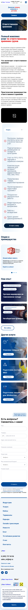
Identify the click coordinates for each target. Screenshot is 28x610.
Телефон (3, 433)
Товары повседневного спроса (12, 285)
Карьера (6, 519)
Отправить (14, 484)
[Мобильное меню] (26, 2)
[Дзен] (6, 572)
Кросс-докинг (8, 312)
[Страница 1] (13, 272)
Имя (2, 425)
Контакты (7, 544)
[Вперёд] (19, 272)
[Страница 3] (16, 272)
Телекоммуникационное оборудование (10, 308)
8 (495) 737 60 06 (15, 1)
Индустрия (4, 454)
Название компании (6, 447)
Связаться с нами (5, 563)
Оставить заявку (14, 225)
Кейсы (5, 511)
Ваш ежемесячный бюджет (9, 461)
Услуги (5, 507)
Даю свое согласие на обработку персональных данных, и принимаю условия (13, 490)
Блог (5, 532)
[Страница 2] (14, 272)
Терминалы (7, 515)
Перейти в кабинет (8, 267)
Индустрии (7, 503)
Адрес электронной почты (8, 440)
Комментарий (5, 469)
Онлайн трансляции (11, 523)
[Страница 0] (11, 272)
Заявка (14, 15)
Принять (14, 605)
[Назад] (9, 272)
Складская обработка (10, 289)
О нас (5, 540)
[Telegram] (2, 572)
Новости (6, 528)
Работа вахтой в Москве (7, 566)
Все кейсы (7, 328)
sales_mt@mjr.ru (7, 559)
